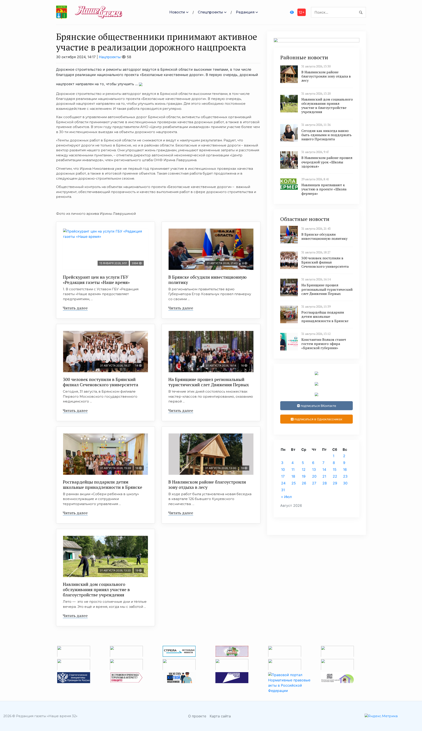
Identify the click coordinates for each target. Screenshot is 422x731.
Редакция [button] (245, 12)
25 (293, 483)
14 (324, 469)
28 (324, 483)
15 (335, 469)
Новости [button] (177, 12)
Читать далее (75, 307)
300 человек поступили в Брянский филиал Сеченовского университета (100, 382)
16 (345, 469)
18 (293, 476)
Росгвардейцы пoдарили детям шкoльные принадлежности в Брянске (102, 484)
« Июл (286, 497)
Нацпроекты (110, 57)
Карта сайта (220, 716)
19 (304, 476)
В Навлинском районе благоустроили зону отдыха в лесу (207, 484)
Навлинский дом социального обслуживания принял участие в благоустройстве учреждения (96, 589)
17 (283, 476)
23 (345, 476)
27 (314, 483)
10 (283, 469)
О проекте (197, 716)
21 (324, 476)
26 (304, 483)
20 (314, 476)
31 (283, 490)
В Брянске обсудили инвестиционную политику (207, 279)
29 (335, 483)
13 (314, 469)
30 (345, 483)
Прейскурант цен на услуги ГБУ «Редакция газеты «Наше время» (96, 279)
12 (304, 469)
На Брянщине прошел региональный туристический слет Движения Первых (208, 382)
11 (293, 469)
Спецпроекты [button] (210, 12)
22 (335, 476)
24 (283, 483)
